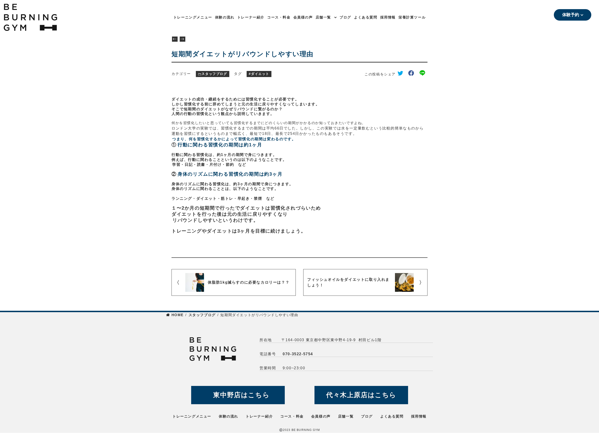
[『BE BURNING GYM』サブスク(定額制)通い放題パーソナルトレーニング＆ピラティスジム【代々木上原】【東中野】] (48, 17)
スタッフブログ (214, 74)
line (423, 74)
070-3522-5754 (298, 354)
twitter (402, 74)
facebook (413, 74)
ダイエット (260, 74)
